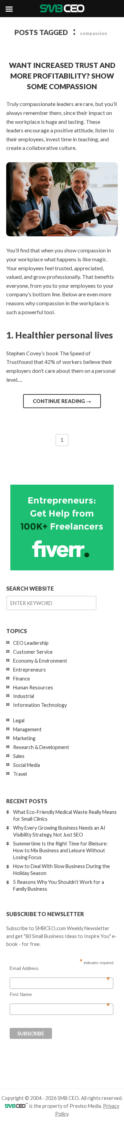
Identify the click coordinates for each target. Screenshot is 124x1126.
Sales (18, 756)
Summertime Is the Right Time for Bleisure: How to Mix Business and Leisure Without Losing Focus (60, 850)
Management (27, 729)
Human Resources (33, 687)
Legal (18, 720)
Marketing (24, 738)
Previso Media (85, 1106)
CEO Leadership (31, 643)
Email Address (60, 968)
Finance (21, 678)
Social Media (26, 765)
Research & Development (41, 747)
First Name (60, 994)
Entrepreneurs (29, 670)
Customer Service (33, 652)
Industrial (23, 696)
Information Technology (40, 705)
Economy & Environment (40, 661)
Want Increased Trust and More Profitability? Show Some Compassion (62, 76)
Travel (20, 774)
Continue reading (62, 401)
